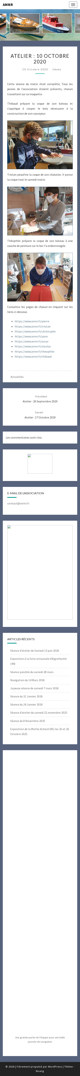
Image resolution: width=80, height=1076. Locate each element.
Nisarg (40, 1071)
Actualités (17, 377)
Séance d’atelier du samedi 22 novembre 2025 (38, 712)
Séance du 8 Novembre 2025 (27, 721)
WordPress (55, 1066)
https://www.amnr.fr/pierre (32, 321)
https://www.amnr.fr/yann (31, 336)
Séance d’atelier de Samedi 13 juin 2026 (34, 650)
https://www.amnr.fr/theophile (34, 351)
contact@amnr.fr (18, 503)
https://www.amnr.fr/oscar (32, 341)
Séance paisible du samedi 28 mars (32, 672)
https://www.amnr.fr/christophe (35, 331)
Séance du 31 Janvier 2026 (26, 696)
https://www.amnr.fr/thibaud (33, 356)
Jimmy (56, 69)
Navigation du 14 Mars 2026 (27, 680)
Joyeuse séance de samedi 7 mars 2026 (34, 688)
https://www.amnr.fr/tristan (33, 326)
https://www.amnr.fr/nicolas (33, 346)
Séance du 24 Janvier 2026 (26, 704)
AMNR (8, 4)
